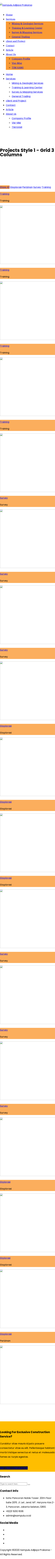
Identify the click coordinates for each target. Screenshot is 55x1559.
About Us (11, 54)
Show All (5, 187)
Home (9, 14)
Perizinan (27, 187)
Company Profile (21, 58)
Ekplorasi (5, 1182)
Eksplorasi (16, 187)
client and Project (15, 41)
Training (46, 187)
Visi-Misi (17, 63)
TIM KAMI (18, 67)
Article (9, 49)
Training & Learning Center (27, 27)
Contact (10, 45)
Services (10, 19)
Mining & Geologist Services (27, 23)
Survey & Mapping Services (27, 32)
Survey (37, 187)
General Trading (21, 36)
